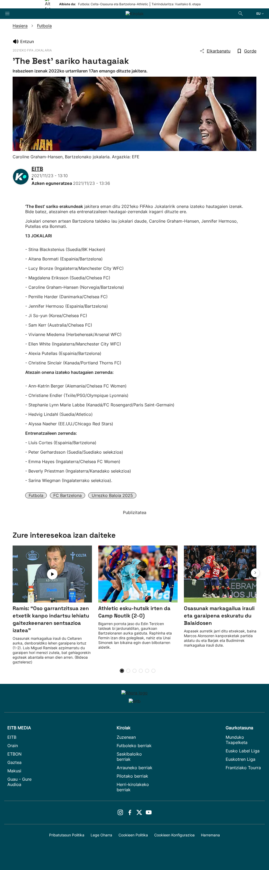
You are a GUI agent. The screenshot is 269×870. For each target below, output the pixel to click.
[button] (255, 572)
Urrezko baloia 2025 (112, 495)
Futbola (36, 495)
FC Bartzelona (67, 495)
